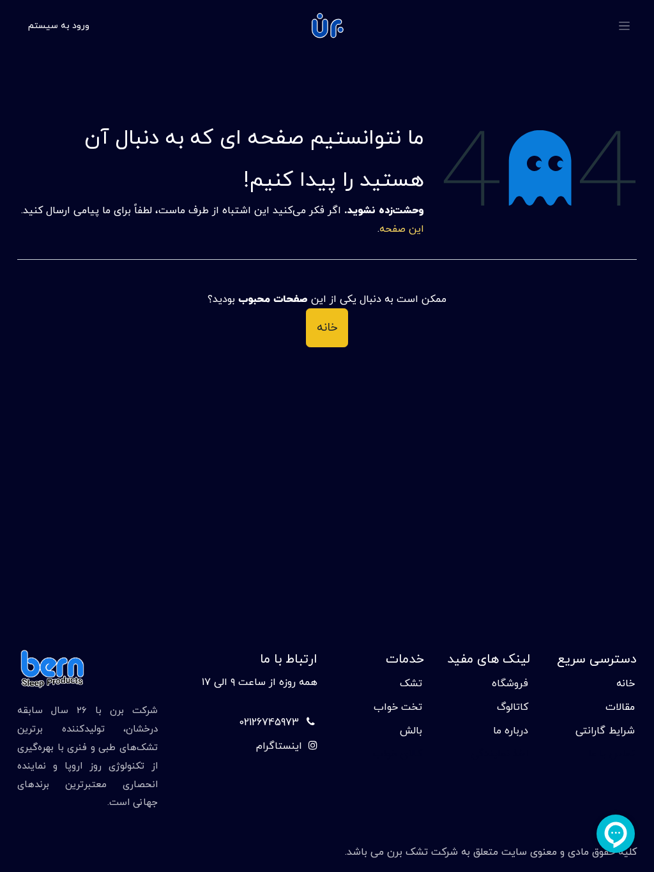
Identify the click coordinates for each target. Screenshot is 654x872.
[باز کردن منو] (624, 25)
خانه (327, 328)
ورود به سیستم (58, 26)
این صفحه (401, 229)
